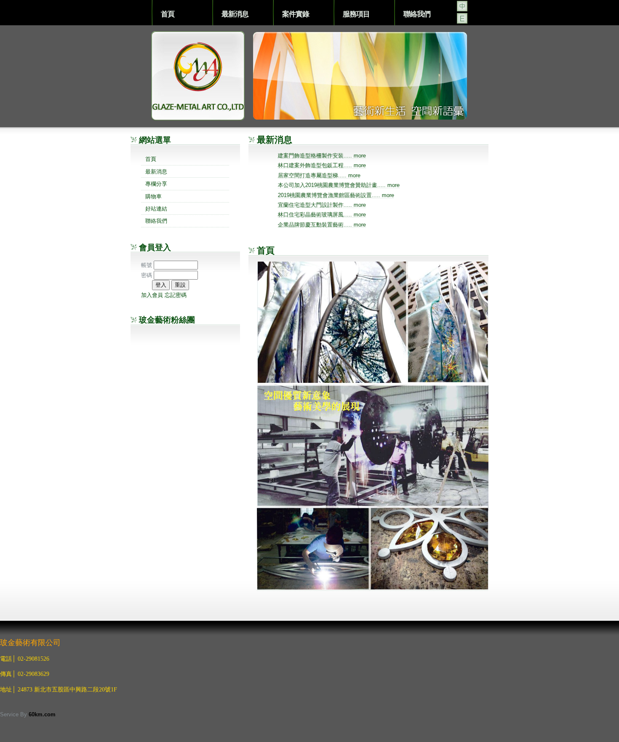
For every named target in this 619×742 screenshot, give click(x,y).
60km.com (42, 714)
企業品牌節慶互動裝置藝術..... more (328, 225)
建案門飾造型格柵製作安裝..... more (328, 155)
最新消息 (234, 13)
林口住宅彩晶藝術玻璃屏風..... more (328, 215)
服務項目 (356, 13)
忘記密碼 (176, 295)
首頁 (167, 13)
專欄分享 (156, 184)
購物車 (153, 196)
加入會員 (152, 295)
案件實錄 (295, 13)
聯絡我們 (416, 13)
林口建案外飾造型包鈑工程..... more (328, 166)
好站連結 (156, 209)
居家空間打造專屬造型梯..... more (325, 175)
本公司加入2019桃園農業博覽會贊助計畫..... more (345, 185)
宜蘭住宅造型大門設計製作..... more (328, 205)
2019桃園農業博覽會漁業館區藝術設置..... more (342, 195)
